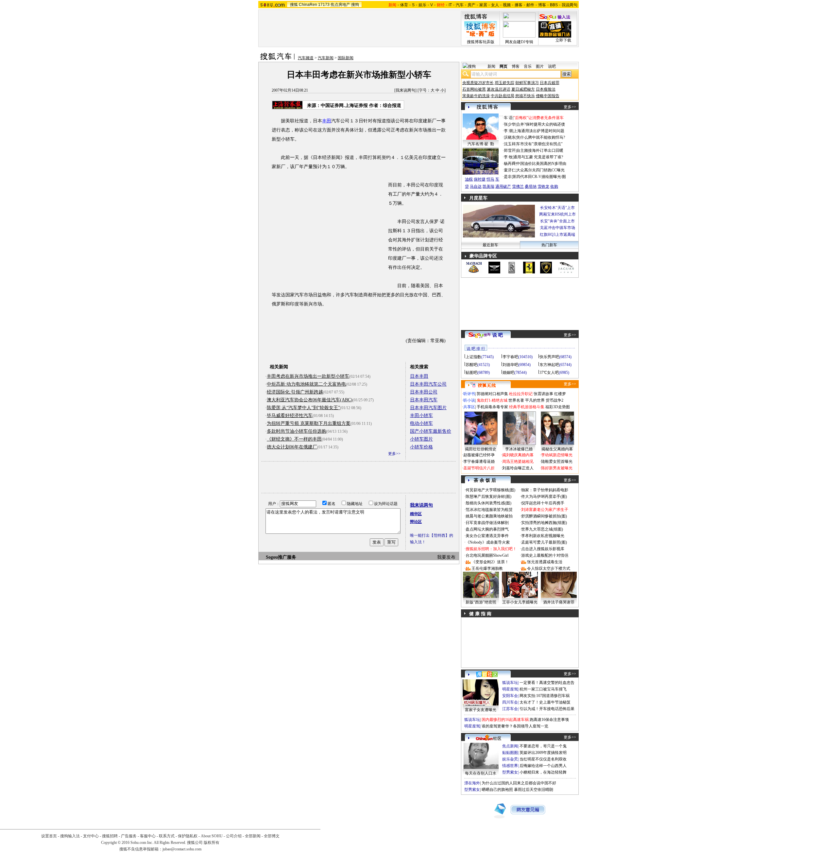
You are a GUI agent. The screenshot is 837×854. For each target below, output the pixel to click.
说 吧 (497, 335)
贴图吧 (471, 372)
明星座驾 (510, 689)
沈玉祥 (510, 144)
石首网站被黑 (474, 89)
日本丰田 (419, 376)
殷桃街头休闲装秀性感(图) (488, 503)
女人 (495, 5)
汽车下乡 (473, 172)
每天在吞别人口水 (480, 773)
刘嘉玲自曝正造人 (518, 468)
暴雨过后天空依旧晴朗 (533, 789)
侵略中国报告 (547, 96)
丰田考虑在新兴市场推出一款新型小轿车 (308, 376)
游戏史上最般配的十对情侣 (544, 555)
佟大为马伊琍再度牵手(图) (544, 496)
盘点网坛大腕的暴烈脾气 (487, 529)
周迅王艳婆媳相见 (518, 461)
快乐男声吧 (549, 357)
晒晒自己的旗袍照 (497, 789)
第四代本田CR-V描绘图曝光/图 (539, 176)
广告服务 (129, 836)
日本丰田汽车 (423, 399)
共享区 (469, 407)
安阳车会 (510, 695)
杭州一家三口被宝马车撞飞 (543, 689)
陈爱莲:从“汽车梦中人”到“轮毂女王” (303, 407)
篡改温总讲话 (498, 89)
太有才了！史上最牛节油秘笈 (545, 702)
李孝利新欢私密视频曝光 (542, 535)
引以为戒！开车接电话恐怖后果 (547, 708)
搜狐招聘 (110, 836)
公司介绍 (234, 836)
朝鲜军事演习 (527, 82)
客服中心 (148, 836)
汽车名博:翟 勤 (481, 144)
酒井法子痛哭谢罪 (558, 602)
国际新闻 (345, 58)
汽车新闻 (325, 58)
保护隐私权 (187, 836)
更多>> (394, 453)
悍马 (490, 179)
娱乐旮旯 (510, 759)
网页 (503, 66)
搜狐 (294, 4)
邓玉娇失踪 (504, 82)
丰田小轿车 (421, 415)
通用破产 (503, 186)
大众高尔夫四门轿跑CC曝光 (540, 170)
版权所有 (211, 842)
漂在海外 (472, 783)
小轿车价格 (421, 446)
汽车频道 (306, 58)
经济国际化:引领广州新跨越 (295, 392)
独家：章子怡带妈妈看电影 (544, 490)
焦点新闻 (510, 746)
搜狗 (355, 4)
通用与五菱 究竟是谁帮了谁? (538, 157)
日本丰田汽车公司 (428, 384)
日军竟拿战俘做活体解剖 (487, 522)
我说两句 (569, 5)
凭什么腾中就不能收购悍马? (540, 137)
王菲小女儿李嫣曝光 (520, 602)
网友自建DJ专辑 (519, 42)
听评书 (469, 394)
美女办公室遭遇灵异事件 (487, 535)
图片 (540, 66)
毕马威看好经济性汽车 (290, 415)
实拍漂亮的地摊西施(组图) (544, 522)
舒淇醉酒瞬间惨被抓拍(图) (544, 516)
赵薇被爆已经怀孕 (479, 455)
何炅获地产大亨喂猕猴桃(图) (490, 490)
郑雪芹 (510, 150)
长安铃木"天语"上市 (557, 207)
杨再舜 (510, 163)
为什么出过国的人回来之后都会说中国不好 (519, 783)
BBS (554, 5)
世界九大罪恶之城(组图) (542, 529)
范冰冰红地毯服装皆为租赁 (489, 509)
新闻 (491, 66)
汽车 (460, 5)
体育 (404, 5)
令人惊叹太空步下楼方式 (548, 568)
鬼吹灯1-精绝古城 (492, 400)
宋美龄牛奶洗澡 (476, 96)
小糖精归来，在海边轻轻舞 (543, 772)
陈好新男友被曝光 (556, 468)
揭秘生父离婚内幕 (557, 449)
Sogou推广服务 (281, 557)
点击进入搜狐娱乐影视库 (542, 549)
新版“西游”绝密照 (481, 602)
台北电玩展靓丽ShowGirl (487, 555)
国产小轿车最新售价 (430, 431)
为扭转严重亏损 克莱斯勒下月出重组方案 (308, 423)
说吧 (552, 66)
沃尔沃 (487, 172)
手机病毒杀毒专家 (492, 407)
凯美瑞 (488, 186)
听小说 (469, 400)
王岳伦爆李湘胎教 (487, 568)
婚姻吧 (508, 372)
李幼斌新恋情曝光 (556, 455)
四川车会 (510, 702)
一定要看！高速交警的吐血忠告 (547, 682)
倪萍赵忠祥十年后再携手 (542, 503)
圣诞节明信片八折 (479, 468)
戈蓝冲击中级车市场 (557, 227)
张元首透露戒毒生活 (544, 562)
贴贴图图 (510, 752)
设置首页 (49, 836)
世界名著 (516, 400)
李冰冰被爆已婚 (519, 449)
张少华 (510, 124)
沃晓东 (510, 137)
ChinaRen (308, 4)
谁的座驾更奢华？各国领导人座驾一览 (515, 726)
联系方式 (167, 836)
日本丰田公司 (423, 392)
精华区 (416, 514)
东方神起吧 (549, 364)
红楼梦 (560, 394)
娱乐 (422, 5)
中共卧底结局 (502, 96)
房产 (471, 5)
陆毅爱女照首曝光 (556, 461)
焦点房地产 (340, 4)
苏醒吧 (471, 364)
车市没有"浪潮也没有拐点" (539, 144)
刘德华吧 (510, 364)
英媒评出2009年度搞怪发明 (543, 752)
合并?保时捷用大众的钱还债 (540, 124)
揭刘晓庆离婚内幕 (518, 455)
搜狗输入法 (70, 836)
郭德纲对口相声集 (492, 394)
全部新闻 (253, 836)
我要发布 (446, 557)
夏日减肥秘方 (523, 89)
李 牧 (508, 157)
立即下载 (563, 40)
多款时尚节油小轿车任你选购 (296, 431)
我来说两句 (405, 90)
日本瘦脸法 (545, 89)
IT (450, 5)
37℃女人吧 (549, 372)
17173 (324, 4)
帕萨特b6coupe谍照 (480, 158)
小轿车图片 (421, 439)
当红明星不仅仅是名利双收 (543, 759)
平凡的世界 (535, 400)
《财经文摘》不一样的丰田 (294, 439)
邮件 (530, 5)
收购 (554, 186)
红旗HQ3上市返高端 (557, 234)
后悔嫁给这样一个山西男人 (543, 765)
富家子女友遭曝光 (480, 709)
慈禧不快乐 (525, 96)
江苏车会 (510, 708)
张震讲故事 (543, 394)
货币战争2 (554, 400)
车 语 (508, 117)
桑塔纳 (531, 186)
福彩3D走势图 (557, 407)
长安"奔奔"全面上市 (557, 221)
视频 (507, 5)
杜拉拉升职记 (521, 394)
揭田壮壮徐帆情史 (480, 449)
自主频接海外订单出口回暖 (539, 150)
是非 (508, 176)
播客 (518, 5)
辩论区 (416, 521)
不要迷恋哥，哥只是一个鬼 (543, 746)
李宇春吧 (510, 357)
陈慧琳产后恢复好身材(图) (488, 496)
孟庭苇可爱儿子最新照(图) (544, 542)
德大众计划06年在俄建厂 (292, 446)
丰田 (326, 120)
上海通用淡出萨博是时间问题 (538, 131)
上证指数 (473, 357)
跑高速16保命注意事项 (549, 719)
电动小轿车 (421, 423)
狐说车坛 (510, 682)
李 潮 (508, 131)
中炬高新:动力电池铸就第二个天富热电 (306, 384)
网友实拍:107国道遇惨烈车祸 (545, 695)
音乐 (528, 66)
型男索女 (510, 772)
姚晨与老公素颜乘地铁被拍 (489, 516)
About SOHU (212, 836)
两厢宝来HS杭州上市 (557, 214)
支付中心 (91, 836)
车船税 (491, 165)
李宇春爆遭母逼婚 (479, 461)
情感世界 (510, 765)
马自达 (476, 186)
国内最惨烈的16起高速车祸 (505, 719)
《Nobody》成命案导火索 (488, 542)
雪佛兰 (518, 186)
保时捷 (480, 179)
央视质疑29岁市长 (478, 82)
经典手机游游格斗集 (526, 407)
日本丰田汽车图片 (428, 407)
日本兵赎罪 (549, 82)
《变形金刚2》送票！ (490, 562)
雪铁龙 (543, 186)
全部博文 (272, 836)
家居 (483, 5)
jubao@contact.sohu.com (181, 849)
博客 (542, 5)
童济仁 (510, 170)
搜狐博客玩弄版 (480, 42)
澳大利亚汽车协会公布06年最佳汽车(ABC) (309, 399)
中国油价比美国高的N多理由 (541, 163)
